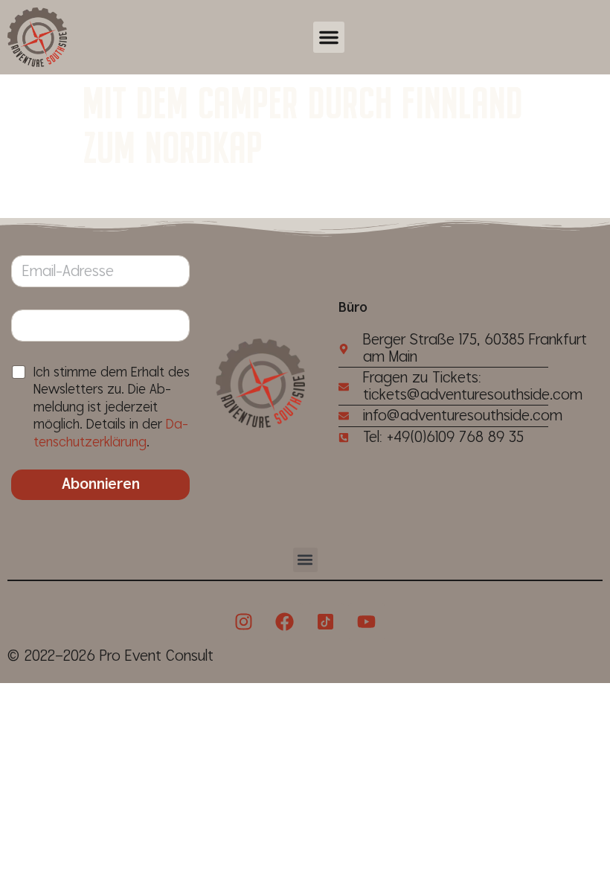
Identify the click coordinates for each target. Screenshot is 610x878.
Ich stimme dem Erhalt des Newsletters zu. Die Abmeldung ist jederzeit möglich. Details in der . (111, 407)
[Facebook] (285, 622)
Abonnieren (101, 484)
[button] (328, 37)
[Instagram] (244, 622)
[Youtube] (366, 622)
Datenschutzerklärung (110, 433)
